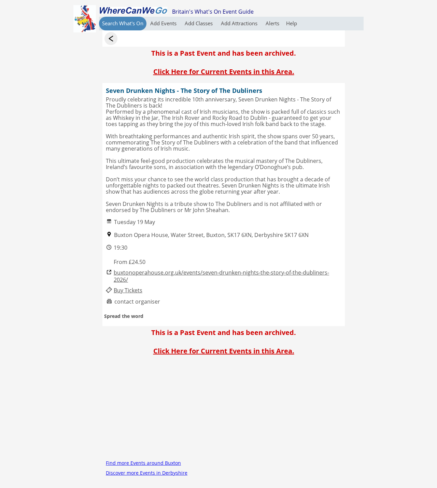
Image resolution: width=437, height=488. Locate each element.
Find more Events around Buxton (143, 463)
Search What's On (122, 23)
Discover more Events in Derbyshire (146, 473)
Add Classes (199, 23)
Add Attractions (240, 23)
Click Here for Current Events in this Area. (223, 71)
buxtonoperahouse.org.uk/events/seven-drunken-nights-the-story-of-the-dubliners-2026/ (221, 276)
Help (291, 23)
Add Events (164, 23)
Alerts (272, 23)
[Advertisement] (223, 410)
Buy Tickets (128, 290)
